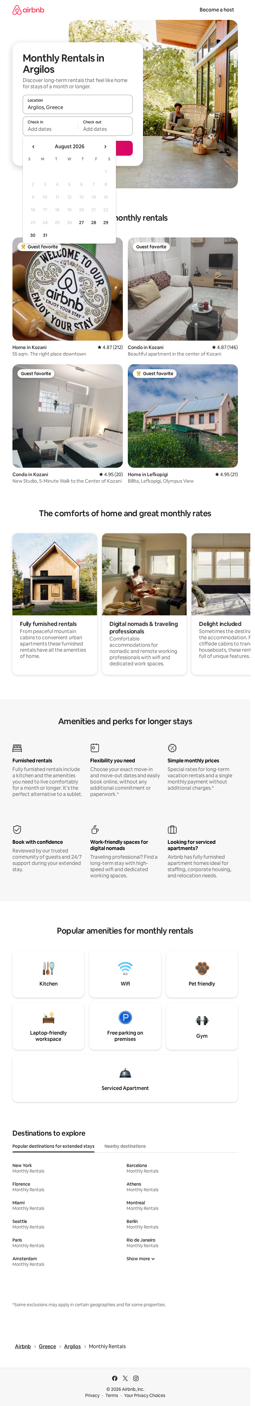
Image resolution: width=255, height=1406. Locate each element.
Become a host (217, 10)
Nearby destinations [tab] (125, 1146)
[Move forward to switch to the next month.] (105, 147)
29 (105, 222)
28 (93, 222)
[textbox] (50, 129)
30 (32, 235)
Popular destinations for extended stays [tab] (53, 1146)
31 (45, 235)
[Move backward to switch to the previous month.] (33, 147)
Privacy (92, 1395)
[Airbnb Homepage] (28, 10)
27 (81, 222)
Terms (111, 1395)
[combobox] (78, 107)
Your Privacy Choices (144, 1395)
